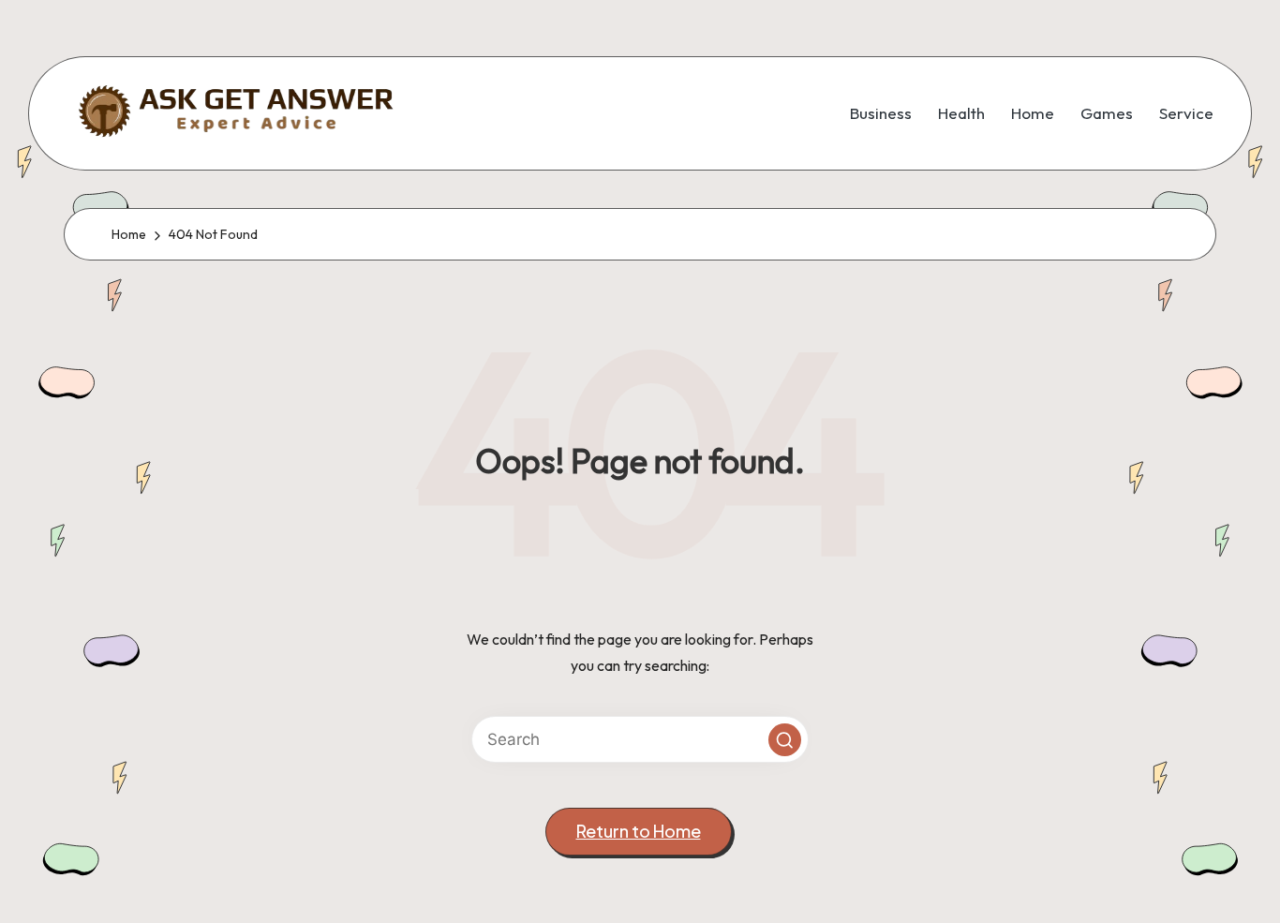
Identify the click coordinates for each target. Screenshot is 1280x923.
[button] (784, 739)
